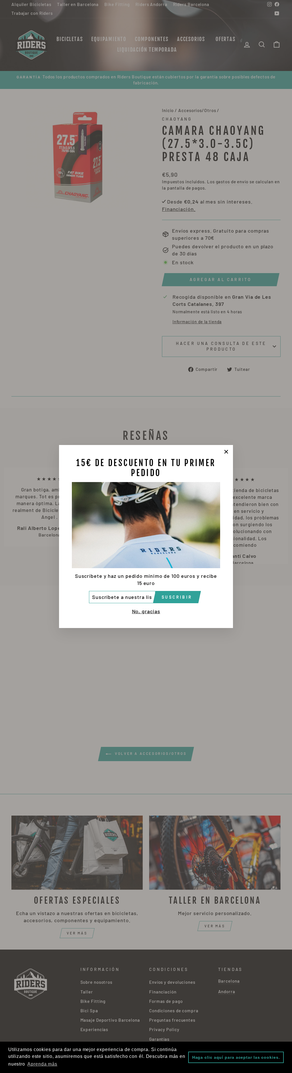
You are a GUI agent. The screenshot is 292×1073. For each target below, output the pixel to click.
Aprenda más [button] (42, 1064)
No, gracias (146, 611)
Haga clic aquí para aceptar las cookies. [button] (236, 1057)
